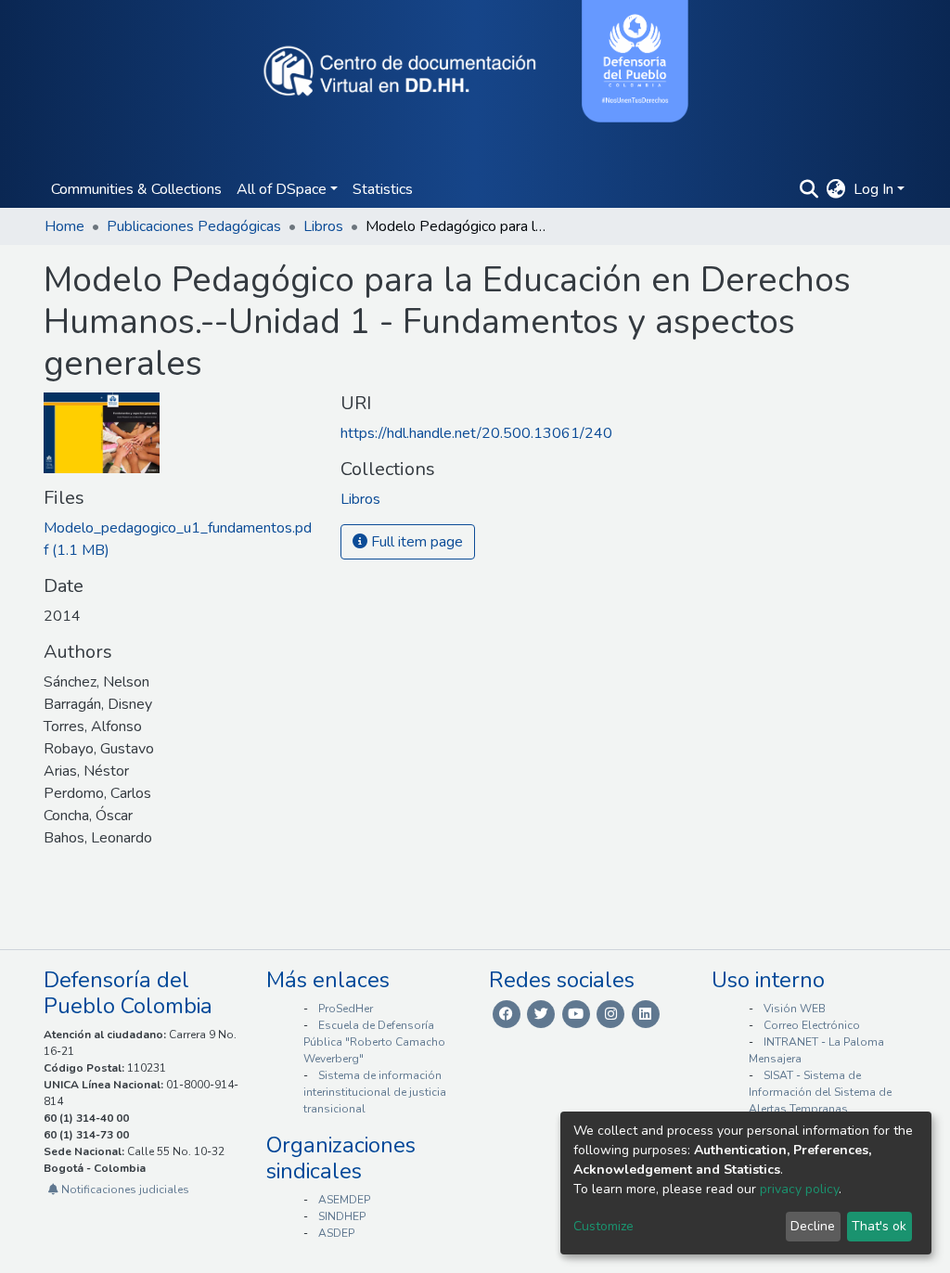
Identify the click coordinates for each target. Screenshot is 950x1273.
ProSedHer (345, 1008)
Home (64, 226)
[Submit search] (809, 189)
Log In (873, 189)
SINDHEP (342, 1216)
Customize (603, 1226)
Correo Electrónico (812, 1025)
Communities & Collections (136, 189)
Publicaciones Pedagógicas (194, 226)
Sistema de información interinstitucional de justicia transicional (374, 1092)
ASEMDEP (344, 1199)
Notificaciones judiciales (123, 1189)
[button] (836, 189)
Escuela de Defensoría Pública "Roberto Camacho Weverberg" (374, 1042)
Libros (323, 226)
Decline (812, 1226)
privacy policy (799, 1189)
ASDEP (336, 1233)
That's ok (879, 1226)
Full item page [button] (415, 542)
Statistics (383, 189)
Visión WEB (795, 1008)
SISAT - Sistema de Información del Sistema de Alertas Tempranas (820, 1092)
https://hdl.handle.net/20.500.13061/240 (476, 433)
